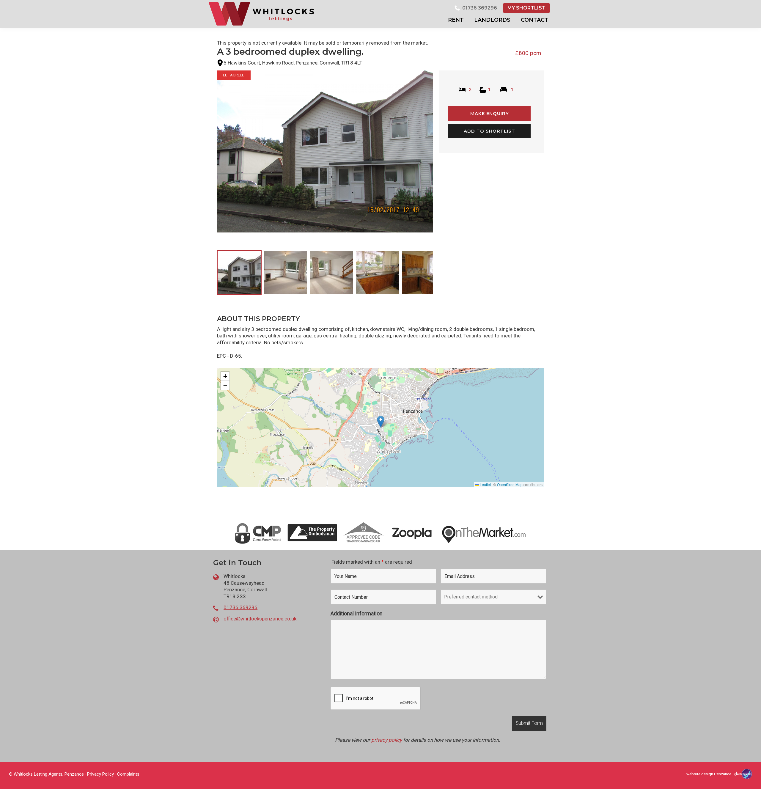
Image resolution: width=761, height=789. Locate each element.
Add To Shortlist (489, 131)
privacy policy (386, 740)
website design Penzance (708, 773)
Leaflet (485, 484)
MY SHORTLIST (526, 8)
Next (443, 279)
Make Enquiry (489, 113)
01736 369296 (479, 8)
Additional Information (357, 613)
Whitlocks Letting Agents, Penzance (49, 774)
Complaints (128, 774)
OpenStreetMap (510, 484)
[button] (380, 422)
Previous (207, 279)
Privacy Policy (100, 774)
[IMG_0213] (325, 151)
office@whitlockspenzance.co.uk (260, 619)
